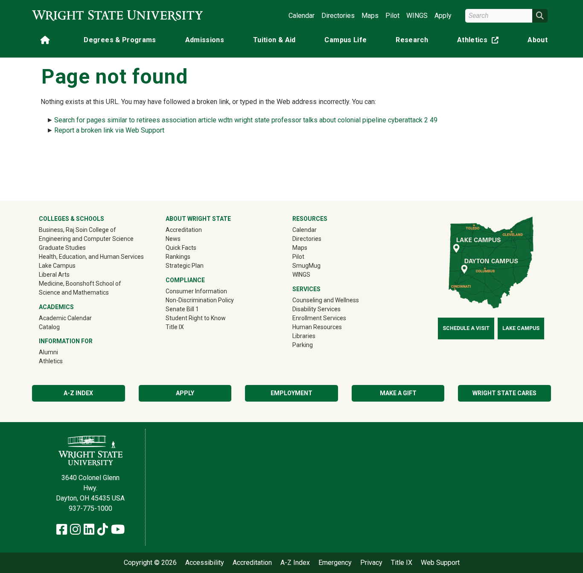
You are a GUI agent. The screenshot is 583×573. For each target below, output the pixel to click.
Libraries (303, 336)
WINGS (417, 16)
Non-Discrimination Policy (200, 300)
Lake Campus (57, 265)
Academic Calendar (65, 318)
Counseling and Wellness (325, 300)
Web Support (440, 562)
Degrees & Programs (120, 40)
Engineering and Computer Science (86, 238)
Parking (302, 344)
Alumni (60, 352)
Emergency (335, 562)
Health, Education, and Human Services (91, 256)
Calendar (302, 16)
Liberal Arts (54, 274)
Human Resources (317, 327)
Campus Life (345, 40)
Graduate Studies (62, 247)
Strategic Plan (185, 265)
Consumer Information (196, 291)
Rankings (178, 256)
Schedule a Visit (466, 328)
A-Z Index (78, 393)
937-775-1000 (90, 508)
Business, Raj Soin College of (77, 229)
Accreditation (184, 229)
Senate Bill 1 (182, 309)
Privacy (371, 562)
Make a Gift (398, 393)
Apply (443, 16)
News (173, 238)
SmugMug (318, 265)
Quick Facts (181, 247)
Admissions (204, 40)
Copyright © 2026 (150, 562)
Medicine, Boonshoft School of (80, 283)
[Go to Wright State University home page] (117, 15)
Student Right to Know (196, 318)
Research (412, 40)
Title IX (175, 327)
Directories (338, 16)
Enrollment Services (319, 318)
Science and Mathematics (74, 292)
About (538, 40)
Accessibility (204, 562)
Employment (291, 393)
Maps (370, 16)
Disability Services (316, 309)
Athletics (479, 41)
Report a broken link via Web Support (109, 130)
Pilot (392, 16)
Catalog (49, 327)
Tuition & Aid (274, 40)
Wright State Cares (504, 393)
